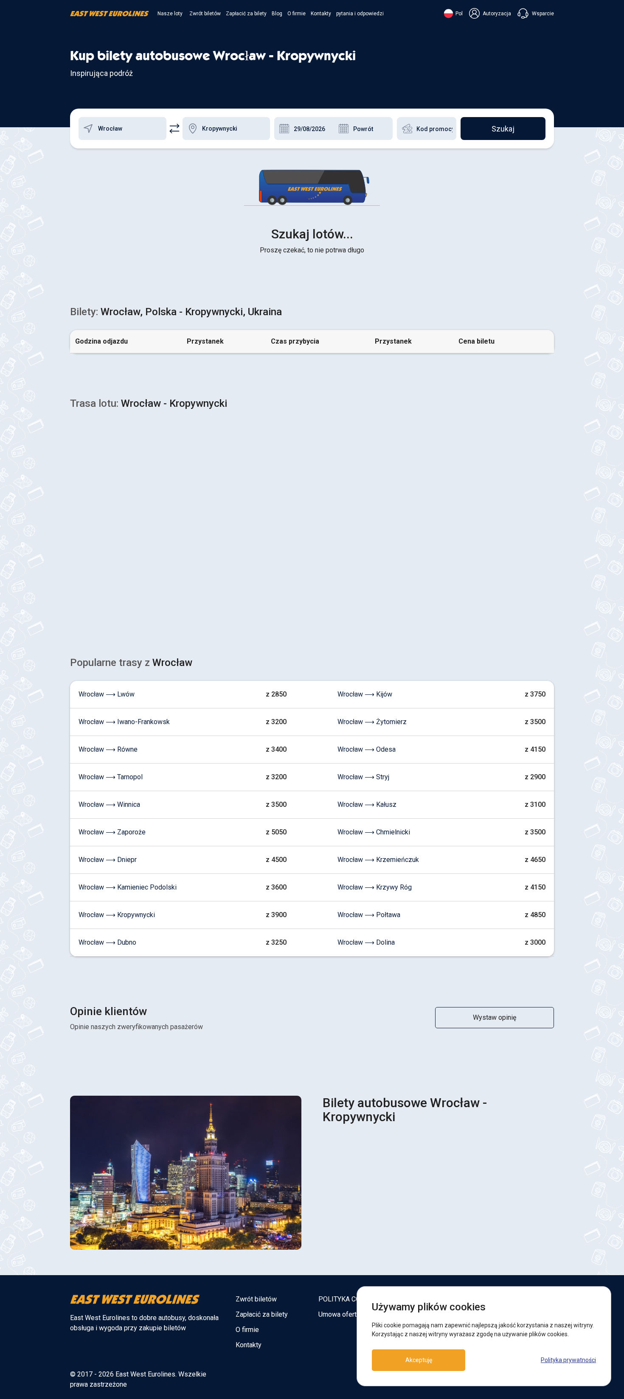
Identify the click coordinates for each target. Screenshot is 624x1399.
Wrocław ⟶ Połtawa (368, 915)
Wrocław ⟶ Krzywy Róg (374, 887)
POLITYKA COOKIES (348, 1299)
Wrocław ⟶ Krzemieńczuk (378, 860)
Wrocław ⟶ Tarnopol (111, 777)
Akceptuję (418, 1360)
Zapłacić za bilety (246, 14)
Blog (277, 14)
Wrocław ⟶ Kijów (364, 694)
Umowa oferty (339, 1314)
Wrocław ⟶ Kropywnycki (117, 915)
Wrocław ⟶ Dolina (366, 942)
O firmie (296, 14)
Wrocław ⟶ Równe (108, 749)
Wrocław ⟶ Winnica (109, 804)
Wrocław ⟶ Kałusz (366, 804)
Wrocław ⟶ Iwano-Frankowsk (124, 722)
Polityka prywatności (568, 1360)
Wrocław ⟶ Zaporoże (112, 832)
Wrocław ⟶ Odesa (366, 749)
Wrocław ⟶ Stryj (363, 777)
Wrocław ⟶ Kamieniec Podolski (128, 887)
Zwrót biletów (205, 14)
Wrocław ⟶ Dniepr (108, 860)
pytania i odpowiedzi (360, 14)
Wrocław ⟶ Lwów (107, 694)
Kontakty (321, 14)
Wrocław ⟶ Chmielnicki (373, 832)
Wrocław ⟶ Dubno (107, 942)
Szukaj (503, 128)
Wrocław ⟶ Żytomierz (372, 722)
